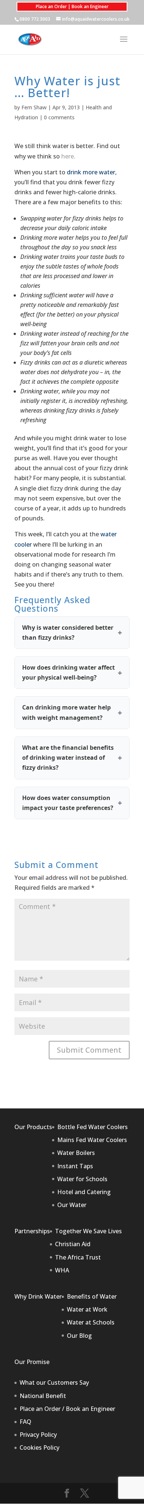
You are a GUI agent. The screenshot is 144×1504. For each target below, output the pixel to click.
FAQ (25, 1422)
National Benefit (43, 1396)
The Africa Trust (78, 1257)
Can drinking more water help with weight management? (66, 712)
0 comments (59, 117)
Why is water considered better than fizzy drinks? (67, 632)
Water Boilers (76, 1153)
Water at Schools (90, 1322)
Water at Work (87, 1309)
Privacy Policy (38, 1434)
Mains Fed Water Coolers (92, 1140)
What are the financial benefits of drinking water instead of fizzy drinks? (68, 758)
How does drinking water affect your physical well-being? (68, 672)
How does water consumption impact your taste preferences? (67, 803)
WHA (62, 1270)
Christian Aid (72, 1244)
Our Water (71, 1205)
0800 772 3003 (35, 19)
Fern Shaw (34, 107)
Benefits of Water (92, 1296)
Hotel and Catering (84, 1192)
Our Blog (79, 1336)
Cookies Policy (39, 1447)
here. (68, 156)
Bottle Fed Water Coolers (92, 1127)
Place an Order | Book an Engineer (72, 6)
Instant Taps (75, 1166)
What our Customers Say (54, 1382)
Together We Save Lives (88, 1231)
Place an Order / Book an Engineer (67, 1409)
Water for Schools (82, 1179)
